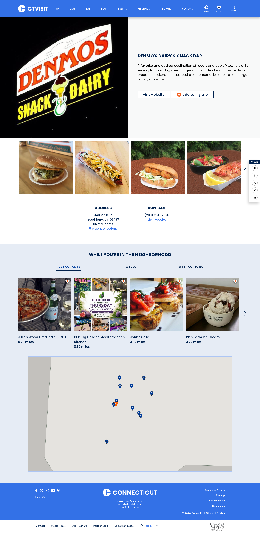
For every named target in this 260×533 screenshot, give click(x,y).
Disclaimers (218, 506)
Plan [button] (104, 9)
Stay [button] (72, 9)
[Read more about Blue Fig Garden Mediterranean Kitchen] (100, 306)
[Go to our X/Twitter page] (41, 490)
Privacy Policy (217, 500)
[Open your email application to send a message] (255, 168)
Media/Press (58, 526)
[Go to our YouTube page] (53, 490)
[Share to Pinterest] (255, 190)
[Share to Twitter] (255, 183)
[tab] (68, 267)
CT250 (206, 11)
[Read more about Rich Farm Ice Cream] (212, 306)
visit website (154, 94)
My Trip (219, 11)
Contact (40, 526)
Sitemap (220, 495)
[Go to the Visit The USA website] (217, 526)
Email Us (40, 497)
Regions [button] (166, 9)
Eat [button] (88, 9)
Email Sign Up (79, 526)
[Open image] (46, 167)
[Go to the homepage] (33, 8)
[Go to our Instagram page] (47, 490)
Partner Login (100, 526)
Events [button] (122, 9)
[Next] (245, 168)
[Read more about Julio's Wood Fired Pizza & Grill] (44, 306)
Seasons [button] (187, 9)
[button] (116, 401)
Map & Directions (105, 228)
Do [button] (57, 9)
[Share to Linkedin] (255, 197)
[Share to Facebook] (255, 175)
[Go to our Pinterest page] (58, 490)
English (148, 525)
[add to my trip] (67, 281)
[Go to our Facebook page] (36, 490)
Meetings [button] (144, 9)
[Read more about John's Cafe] (156, 306)
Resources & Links (215, 490)
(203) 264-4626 (157, 215)
